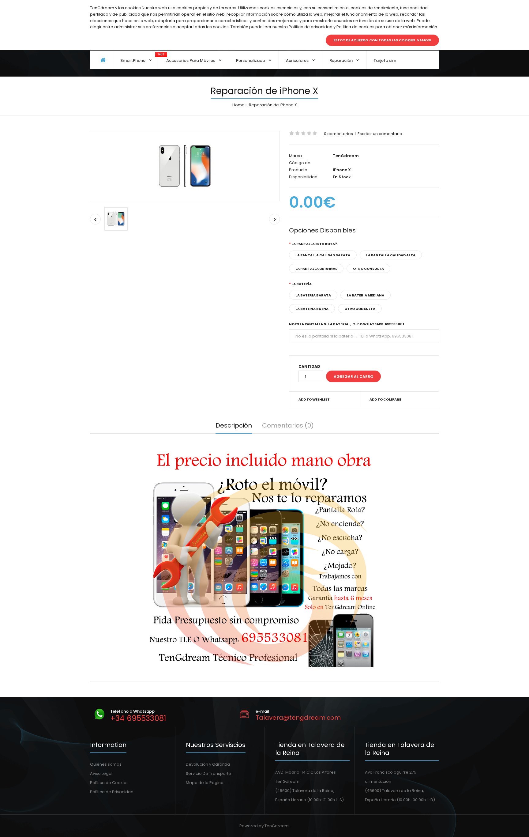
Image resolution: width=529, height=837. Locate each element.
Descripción (234, 425)
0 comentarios (338, 134)
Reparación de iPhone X (272, 105)
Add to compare (385, 399)
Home (238, 105)
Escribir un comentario (380, 134)
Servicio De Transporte (208, 773)
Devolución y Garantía (208, 764)
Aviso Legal (101, 773)
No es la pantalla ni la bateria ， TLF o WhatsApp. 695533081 (346, 324)
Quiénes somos (106, 764)
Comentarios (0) (288, 425)
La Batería (301, 283)
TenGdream (346, 156)
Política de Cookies (109, 783)
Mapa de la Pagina (204, 783)
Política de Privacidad (111, 792)
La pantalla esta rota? (314, 243)
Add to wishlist (314, 399)
